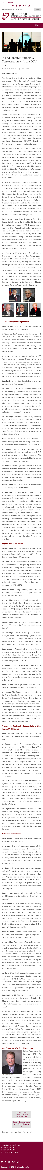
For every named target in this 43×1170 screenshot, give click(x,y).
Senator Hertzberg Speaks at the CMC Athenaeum (21, 1124)
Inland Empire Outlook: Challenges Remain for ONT (21, 1114)
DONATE (11, 2)
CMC (3, 2)
